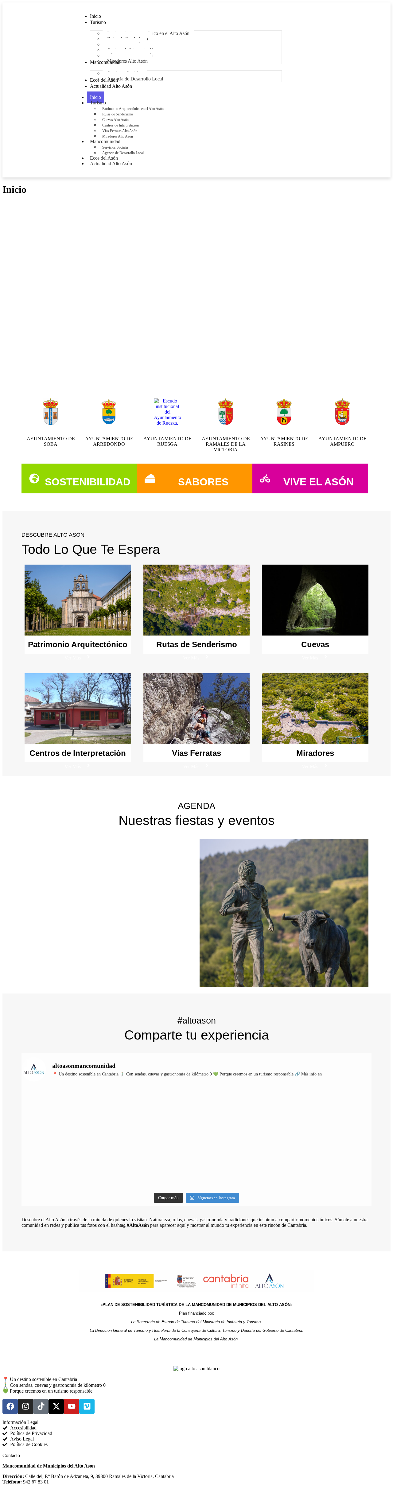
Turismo (98, 102)
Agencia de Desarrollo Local (123, 153)
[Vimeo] (87, 1406)
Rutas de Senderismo (117, 114)
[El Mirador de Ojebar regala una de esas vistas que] (152, 1113)
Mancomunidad (105, 141)
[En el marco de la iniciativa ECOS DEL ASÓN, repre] (329, 1163)
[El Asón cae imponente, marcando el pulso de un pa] (64, 1163)
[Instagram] (25, 1406)
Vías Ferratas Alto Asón (119, 131)
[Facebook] (10, 1406)
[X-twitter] (56, 1406)
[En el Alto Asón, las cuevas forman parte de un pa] (240, 1113)
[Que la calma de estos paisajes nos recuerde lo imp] (329, 1113)
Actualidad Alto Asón (111, 163)
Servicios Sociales (115, 147)
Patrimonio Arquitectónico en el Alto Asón (133, 109)
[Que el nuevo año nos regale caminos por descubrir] (64, 1113)
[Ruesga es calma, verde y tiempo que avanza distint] (240, 1163)
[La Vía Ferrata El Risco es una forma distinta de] (152, 1163)
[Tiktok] (41, 1406)
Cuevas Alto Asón (115, 120)
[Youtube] (71, 1406)
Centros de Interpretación (120, 125)
